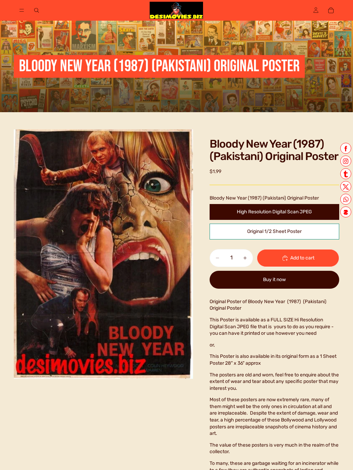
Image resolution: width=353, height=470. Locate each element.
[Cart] (331, 10)
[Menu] (22, 10)
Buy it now (274, 279)
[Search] (36, 10)
